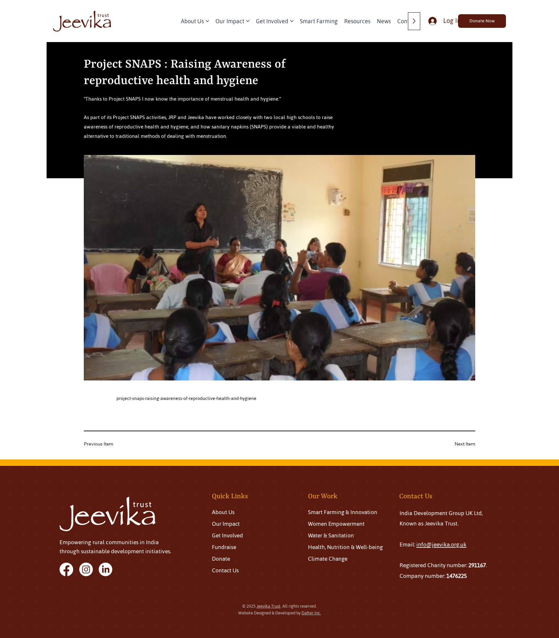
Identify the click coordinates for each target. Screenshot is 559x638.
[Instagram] (86, 569)
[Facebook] (66, 569)
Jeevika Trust (268, 606)
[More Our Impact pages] (247, 21)
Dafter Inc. (311, 613)
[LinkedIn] (105, 569)
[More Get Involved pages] (291, 21)
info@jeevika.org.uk (441, 544)
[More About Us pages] (207, 21)
